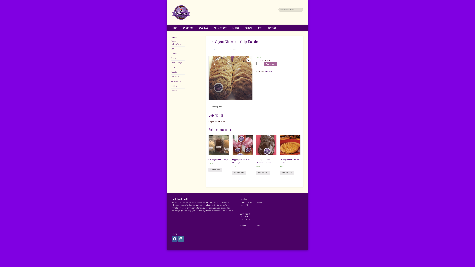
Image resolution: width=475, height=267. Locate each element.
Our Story (188, 28)
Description (217, 106)
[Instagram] (181, 239)
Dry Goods (175, 77)
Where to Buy (220, 28)
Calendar (203, 28)
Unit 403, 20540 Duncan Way (251, 202)
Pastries (174, 90)
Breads (174, 53)
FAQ (260, 28)
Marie (215, 50)
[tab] (217, 106)
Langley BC (244, 205)
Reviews (248, 28)
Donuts (174, 72)
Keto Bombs (176, 81)
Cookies (268, 71)
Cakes (173, 58)
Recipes (235, 28)
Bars (173, 49)
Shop (174, 28)
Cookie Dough (176, 63)
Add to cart (270, 64)
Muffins (174, 86)
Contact (272, 28)
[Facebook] (175, 239)
